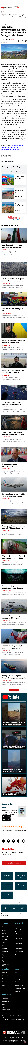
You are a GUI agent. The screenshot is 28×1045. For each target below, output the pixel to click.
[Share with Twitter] (22, 41)
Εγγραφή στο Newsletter (14, 863)
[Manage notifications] (24, 1042)
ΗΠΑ (6, 161)
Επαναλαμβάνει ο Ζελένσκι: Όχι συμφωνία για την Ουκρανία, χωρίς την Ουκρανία (12, 147)
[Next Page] (16, 171)
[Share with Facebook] (18, 41)
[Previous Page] (11, 171)
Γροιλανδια (11, 161)
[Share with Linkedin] (26, 41)
